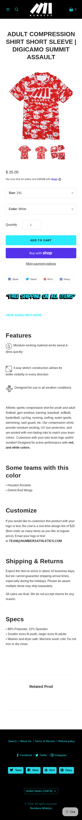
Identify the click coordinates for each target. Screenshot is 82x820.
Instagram (61, 755)
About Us (25, 741)
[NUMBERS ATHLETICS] (41, 9)
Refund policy (66, 741)
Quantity (11, 224)
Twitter (43, 755)
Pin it (52, 770)
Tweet (18, 770)
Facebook (26, 755)
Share (35, 770)
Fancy (68, 770)
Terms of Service (45, 741)
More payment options (41, 263)
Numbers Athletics (41, 808)
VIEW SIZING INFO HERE (24, 315)
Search (12, 741)
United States (39, 790)
